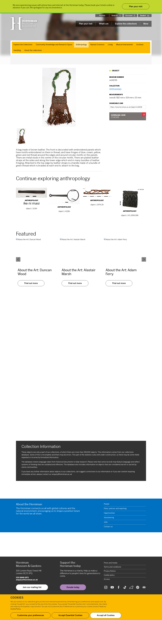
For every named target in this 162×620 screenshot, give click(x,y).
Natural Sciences (97, 44)
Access (102, 15)
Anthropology (81, 44)
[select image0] (21, 136)
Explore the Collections (23, 44)
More (145, 23)
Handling (17, 50)
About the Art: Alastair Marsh (79, 272)
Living (110, 44)
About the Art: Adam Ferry (121, 272)
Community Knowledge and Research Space (54, 44)
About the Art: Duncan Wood (35, 272)
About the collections (33, 50)
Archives (139, 44)
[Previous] (18, 259)
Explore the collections (126, 23)
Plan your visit (85, 23)
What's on (103, 23)
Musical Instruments (124, 44)
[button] (120, 15)
